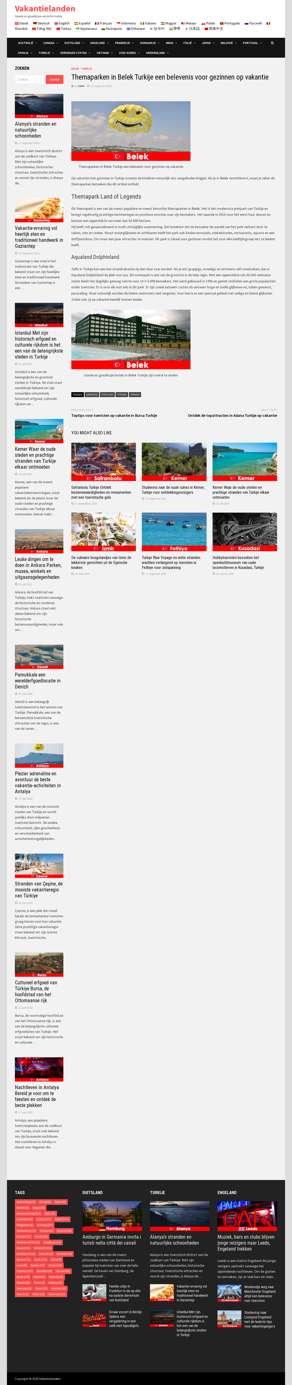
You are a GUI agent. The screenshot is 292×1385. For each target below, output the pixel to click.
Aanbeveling (26, 1202)
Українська (88, 28)
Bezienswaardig (29, 1213)
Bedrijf (23, 1207)
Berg (38, 1207)
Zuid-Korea (127, 53)
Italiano (150, 23)
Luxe (22, 1265)
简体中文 (215, 28)
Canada (48, 43)
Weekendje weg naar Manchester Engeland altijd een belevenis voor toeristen (260, 1294)
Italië (187, 43)
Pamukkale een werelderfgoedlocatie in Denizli (38, 681)
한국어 (158, 28)
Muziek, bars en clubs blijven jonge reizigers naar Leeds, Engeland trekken (246, 1243)
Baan (60, 1202)
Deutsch (43, 23)
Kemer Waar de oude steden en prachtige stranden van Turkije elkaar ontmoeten (241, 492)
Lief (56, 1259)
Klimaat (23, 1259)
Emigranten (25, 1225)
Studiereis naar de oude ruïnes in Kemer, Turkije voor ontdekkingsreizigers (173, 490)
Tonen (39, 1282)
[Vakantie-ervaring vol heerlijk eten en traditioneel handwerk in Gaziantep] (162, 1287)
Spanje (23, 53)
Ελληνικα (137, 28)
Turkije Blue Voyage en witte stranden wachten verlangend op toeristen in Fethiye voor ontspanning (171, 562)
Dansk (23, 23)
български (113, 28)
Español (84, 23)
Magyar (170, 23)
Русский (255, 23)
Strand (122, 394)
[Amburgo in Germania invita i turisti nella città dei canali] (112, 1216)
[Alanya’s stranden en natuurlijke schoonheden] (180, 1216)
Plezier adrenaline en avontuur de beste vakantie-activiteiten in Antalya (38, 782)
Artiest (45, 1202)
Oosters (55, 1265)
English (64, 23)
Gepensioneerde (28, 1242)
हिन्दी (176, 28)
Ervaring (44, 1225)
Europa (46, 1230)
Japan (206, 43)
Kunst (40, 1259)
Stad (39, 1277)
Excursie (24, 1236)
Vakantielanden (45, 8)
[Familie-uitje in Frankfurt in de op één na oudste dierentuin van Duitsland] (94, 1287)
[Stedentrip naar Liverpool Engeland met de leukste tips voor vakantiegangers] (229, 1313)
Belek (75, 68)
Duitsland (72, 43)
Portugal (250, 43)
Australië (25, 43)
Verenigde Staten (73, 53)
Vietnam (103, 53)
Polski (210, 23)
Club (50, 1213)
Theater (23, 1282)
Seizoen (63, 1271)
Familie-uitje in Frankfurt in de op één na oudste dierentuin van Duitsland (125, 1293)
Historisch (42, 1248)
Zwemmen (56, 1294)
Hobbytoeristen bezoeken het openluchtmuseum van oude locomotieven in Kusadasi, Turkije (238, 562)
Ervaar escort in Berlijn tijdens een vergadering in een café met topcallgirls (125, 1319)
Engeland (97, 43)
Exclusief (64, 1230)
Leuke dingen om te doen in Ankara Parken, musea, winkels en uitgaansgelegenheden (38, 568)
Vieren (41, 1288)
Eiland (62, 1219)
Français (105, 23)
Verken (135, 394)
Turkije (44, 53)
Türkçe (65, 28)
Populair (107, 394)
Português (231, 23)
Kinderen (92, 394)
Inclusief (46, 1254)
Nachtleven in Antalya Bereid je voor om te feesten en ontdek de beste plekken (37, 1096)
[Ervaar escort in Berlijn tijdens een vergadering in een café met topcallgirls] (94, 1312)
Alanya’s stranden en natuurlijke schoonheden (35, 130)
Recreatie (44, 1271)
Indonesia (128, 23)
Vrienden (58, 1288)
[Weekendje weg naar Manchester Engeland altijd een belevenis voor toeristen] (229, 1287)
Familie (41, 1236)
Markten (37, 1265)
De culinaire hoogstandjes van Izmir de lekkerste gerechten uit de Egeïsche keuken (101, 562)
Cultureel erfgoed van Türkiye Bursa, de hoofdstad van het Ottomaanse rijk (36, 991)
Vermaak (24, 1288)
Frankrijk (122, 43)
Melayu (190, 23)
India (169, 43)
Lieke (81, 86)
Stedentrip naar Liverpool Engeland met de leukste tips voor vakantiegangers (259, 1319)
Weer (22, 1294)
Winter (38, 1294)
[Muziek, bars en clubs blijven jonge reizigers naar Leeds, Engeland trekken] (247, 1216)
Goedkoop (52, 1242)
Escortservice (26, 1230)
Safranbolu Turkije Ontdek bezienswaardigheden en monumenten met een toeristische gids (101, 492)
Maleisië (227, 43)
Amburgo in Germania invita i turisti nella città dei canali (111, 1240)
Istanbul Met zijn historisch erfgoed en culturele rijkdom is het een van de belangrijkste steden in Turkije (39, 345)
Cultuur (44, 1219)
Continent (25, 1219)
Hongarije (148, 43)
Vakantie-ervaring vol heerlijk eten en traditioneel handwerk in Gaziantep (39, 237)
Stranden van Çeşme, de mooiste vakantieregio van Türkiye (39, 890)
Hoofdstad (26, 1254)
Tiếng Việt (44, 28)
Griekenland (155, 53)
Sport (23, 1277)
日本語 (194, 28)
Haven (23, 1248)
